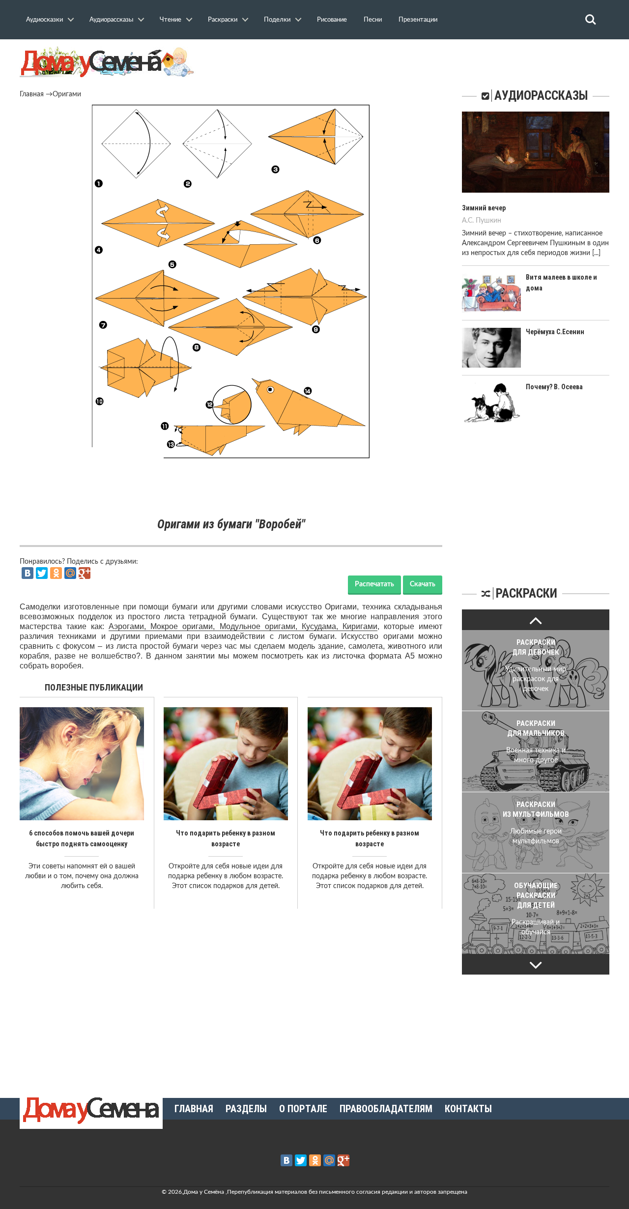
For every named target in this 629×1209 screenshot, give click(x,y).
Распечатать (374, 584)
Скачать (422, 584)
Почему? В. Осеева (554, 387)
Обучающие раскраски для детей (536, 895)
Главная (32, 94)
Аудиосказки (44, 20)
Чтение (170, 20)
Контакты (468, 1109)
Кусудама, (322, 626)
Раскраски (222, 20)
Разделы (246, 1109)
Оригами (67, 94)
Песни (373, 20)
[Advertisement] (231, 488)
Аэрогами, (129, 626)
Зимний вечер (484, 208)
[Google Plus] (84, 573)
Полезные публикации (94, 687)
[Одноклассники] (56, 573)
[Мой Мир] (70, 573)
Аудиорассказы (111, 20)
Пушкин (488, 220)
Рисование (332, 20)
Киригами (360, 626)
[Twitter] (42, 573)
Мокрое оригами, (184, 626)
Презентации (418, 20)
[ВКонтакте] (27, 573)
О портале (303, 1109)
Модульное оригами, (261, 626)
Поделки (277, 20)
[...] (596, 253)
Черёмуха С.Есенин (555, 332)
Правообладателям (386, 1109)
